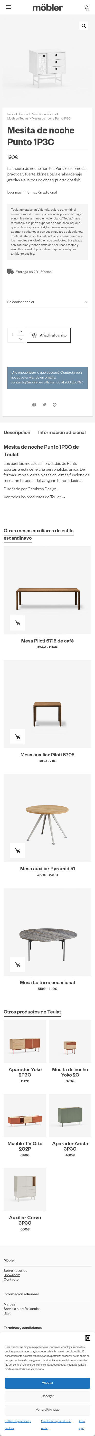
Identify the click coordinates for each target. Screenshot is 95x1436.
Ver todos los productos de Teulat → (35, 498)
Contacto (11, 1280)
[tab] (17, 433)
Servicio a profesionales (22, 1309)
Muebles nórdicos (44, 114)
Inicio (11, 114)
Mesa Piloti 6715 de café (47, 641)
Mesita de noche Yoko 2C (70, 1073)
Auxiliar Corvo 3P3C (25, 1221)
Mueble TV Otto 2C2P (25, 1147)
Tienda (23, 114)
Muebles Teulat (17, 119)
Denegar (47, 1397)
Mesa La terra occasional (47, 983)
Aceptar (47, 1383)
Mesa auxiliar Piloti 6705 (47, 755)
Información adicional (40, 193)
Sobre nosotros (15, 1271)
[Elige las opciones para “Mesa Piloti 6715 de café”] (17, 623)
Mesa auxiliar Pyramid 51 (47, 869)
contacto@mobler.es (27, 383)
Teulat (15, 210)
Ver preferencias (47, 1410)
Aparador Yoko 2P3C (25, 1073)
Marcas (9, 1305)
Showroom (12, 1276)
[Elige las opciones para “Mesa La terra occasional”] (17, 964)
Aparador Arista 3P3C (70, 1147)
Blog (7, 1314)
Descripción (17, 433)
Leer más (14, 193)
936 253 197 (74, 383)
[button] (87, 1338)
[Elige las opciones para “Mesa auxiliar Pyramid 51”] (17, 850)
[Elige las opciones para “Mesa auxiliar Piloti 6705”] (17, 736)
